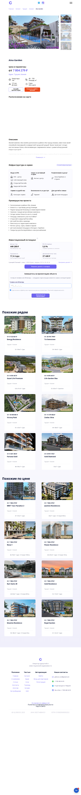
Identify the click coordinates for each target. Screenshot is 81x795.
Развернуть (39, 157)
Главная (11, 9)
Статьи (15, 682)
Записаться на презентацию (40, 295)
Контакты (15, 685)
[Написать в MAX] (43, 3)
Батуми (27, 688)
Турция (25, 9)
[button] (57, 31)
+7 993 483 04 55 (59, 681)
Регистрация (40, 682)
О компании (15, 679)
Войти (41, 676)
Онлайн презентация (16, 89)
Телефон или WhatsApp (17, 282)
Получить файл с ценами (32, 89)
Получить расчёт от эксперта (40, 266)
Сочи (27, 682)
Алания (31, 9)
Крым (27, 679)
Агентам (15, 688)
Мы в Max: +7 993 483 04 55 (63, 690)
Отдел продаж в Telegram (63, 685)
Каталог (18, 9)
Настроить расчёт (64, 262)
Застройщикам (15, 691)
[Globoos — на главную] (10, 3)
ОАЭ (27, 691)
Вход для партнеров (41, 679)
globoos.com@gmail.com (62, 677)
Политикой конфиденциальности (56, 290)
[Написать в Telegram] (39, 3)
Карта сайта (40, 706)
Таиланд (27, 685)
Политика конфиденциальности (40, 704)
